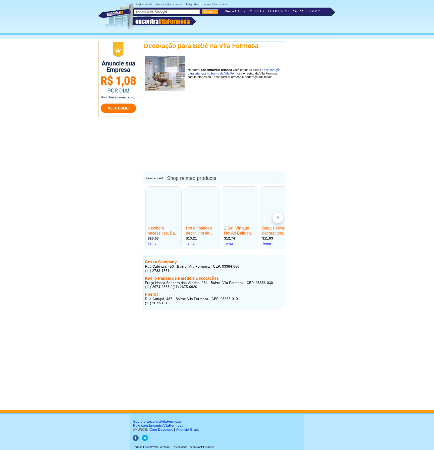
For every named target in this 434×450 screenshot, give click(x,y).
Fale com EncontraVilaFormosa (158, 425)
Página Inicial (144, 4)
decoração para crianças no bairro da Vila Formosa (234, 71)
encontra (162, 21)
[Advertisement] (214, 128)
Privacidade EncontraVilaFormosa (193, 446)
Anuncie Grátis (187, 429)
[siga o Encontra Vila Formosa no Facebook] (136, 440)
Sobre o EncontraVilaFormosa (157, 421)
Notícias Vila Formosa (169, 4)
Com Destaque (161, 429)
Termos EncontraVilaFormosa (151, 446)
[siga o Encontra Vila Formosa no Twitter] (145, 440)
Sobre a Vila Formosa (215, 4)
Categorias (192, 4)
